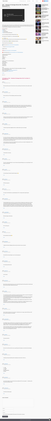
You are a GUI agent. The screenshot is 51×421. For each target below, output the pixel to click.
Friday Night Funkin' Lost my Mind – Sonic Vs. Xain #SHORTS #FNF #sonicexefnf (45, 23)
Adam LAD (5, 101)
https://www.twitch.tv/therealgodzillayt (13, 44)
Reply (4, 87)
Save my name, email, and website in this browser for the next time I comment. (14, 414)
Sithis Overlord (6, 280)
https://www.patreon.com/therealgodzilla (10, 50)
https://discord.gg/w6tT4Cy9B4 (10, 46)
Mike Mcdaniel (6, 241)
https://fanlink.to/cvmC (10, 71)
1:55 (2, 31)
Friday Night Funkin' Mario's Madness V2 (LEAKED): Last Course (44, 12)
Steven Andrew (6, 377)
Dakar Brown (5, 179)
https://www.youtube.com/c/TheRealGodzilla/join (16, 52)
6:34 (2, 32)
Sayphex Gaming (6, 133)
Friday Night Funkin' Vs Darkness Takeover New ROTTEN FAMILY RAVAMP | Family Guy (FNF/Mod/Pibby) (45, 16)
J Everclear (5, 308)
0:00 (2, 29)
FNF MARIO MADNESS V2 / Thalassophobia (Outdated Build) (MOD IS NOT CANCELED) (45, 9)
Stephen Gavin (6, 344)
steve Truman (6, 251)
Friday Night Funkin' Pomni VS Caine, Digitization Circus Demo (45, 30)
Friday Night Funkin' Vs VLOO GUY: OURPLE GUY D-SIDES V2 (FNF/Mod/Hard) (44, 5)
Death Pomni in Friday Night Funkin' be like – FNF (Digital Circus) (44, 38)
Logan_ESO (5, 169)
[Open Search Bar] (40, 1)
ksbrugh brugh (6, 198)
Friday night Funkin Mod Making (45, 40)
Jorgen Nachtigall (6, 212)
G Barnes (5, 113)
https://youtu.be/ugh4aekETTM (12, 70)
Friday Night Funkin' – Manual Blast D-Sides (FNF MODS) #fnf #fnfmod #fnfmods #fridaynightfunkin (44, 34)
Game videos (5, 1)
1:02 (2, 30)
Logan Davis (5, 334)
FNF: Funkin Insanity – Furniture (45, 19)
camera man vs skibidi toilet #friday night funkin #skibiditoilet (45, 26)
